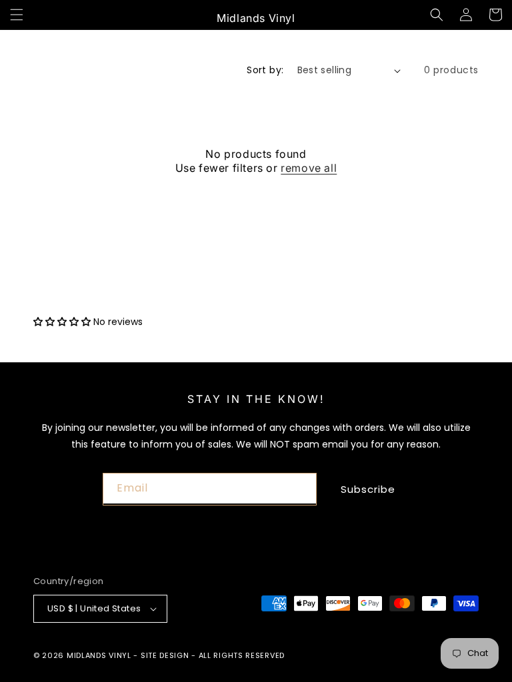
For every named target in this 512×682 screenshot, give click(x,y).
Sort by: (265, 70)
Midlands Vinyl (99, 655)
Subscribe (368, 489)
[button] (16, 14)
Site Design (165, 655)
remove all (309, 167)
